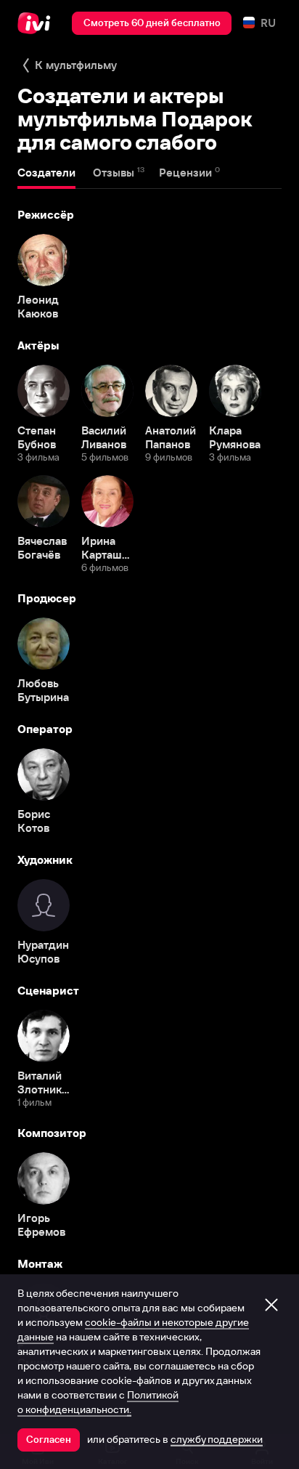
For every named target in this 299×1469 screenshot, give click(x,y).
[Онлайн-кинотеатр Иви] (37, 23)
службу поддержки (217, 1439)
